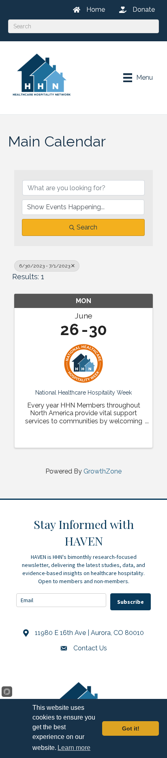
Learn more (74, 747)
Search (87, 227)
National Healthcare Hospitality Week (83, 392)
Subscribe (130, 601)
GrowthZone (103, 471)
